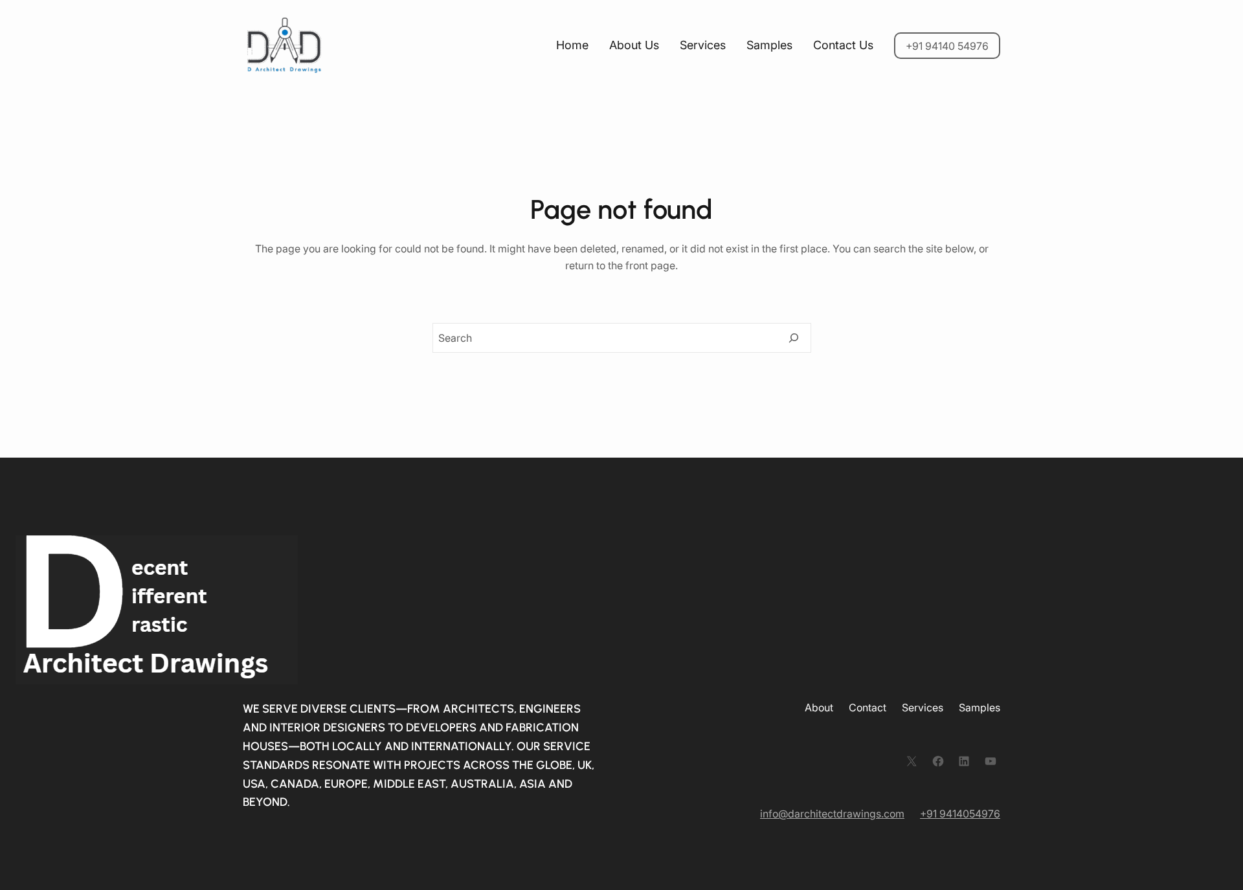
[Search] (793, 338)
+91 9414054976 (960, 813)
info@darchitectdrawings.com (832, 813)
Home (572, 45)
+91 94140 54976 (947, 45)
